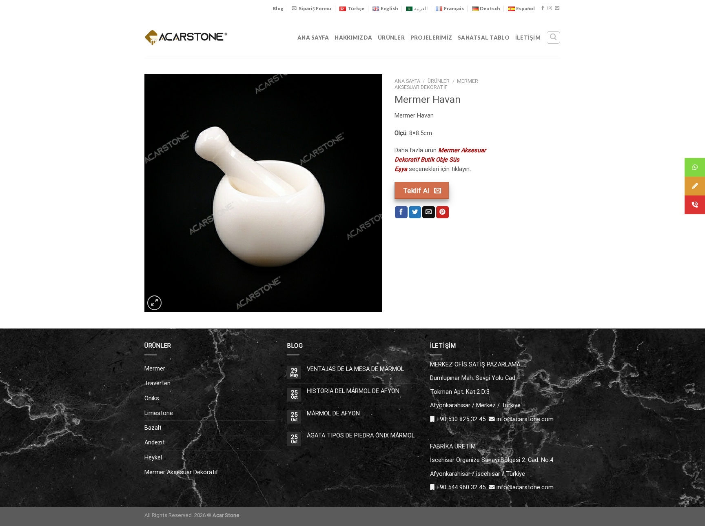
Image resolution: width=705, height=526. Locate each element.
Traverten (157, 383)
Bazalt (153, 427)
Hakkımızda (353, 37)
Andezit (154, 442)
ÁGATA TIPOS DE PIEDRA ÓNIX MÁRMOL (361, 435)
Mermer (154, 368)
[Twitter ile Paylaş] (415, 212)
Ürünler (391, 37)
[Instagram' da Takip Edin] (550, 8)
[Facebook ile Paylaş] (401, 212)
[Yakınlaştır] (154, 302)
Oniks (151, 398)
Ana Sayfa (313, 37)
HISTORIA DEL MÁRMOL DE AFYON (353, 391)
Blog (278, 8)
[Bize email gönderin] (557, 8)
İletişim (528, 37)
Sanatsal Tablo (484, 37)
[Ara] (553, 37)
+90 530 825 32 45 (461, 419)
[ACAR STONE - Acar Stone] (186, 37)
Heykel (153, 457)
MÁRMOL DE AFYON (333, 413)
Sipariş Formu (315, 8)
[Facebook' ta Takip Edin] (543, 8)
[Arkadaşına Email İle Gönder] (428, 212)
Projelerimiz (431, 37)
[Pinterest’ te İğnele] (442, 212)
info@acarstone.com (525, 419)
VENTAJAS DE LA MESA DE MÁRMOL (355, 369)
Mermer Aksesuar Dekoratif (437, 84)
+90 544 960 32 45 (461, 487)
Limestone (158, 413)
